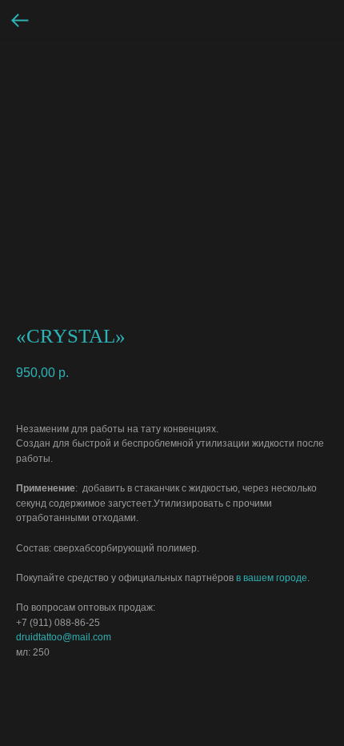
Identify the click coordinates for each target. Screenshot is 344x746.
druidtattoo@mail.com (63, 637)
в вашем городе (271, 578)
